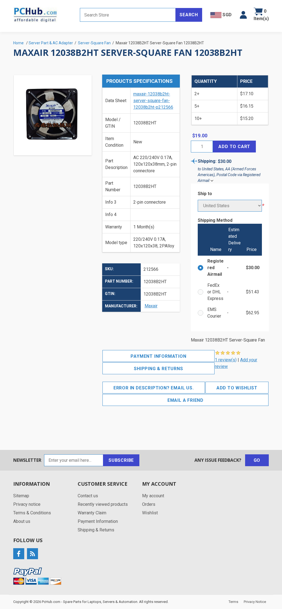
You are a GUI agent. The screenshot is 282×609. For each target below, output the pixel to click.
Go (257, 460)
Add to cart (234, 146)
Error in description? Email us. (153, 387)
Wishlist (150, 512)
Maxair (151, 305)
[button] (243, 15)
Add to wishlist (236, 387)
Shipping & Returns (158, 368)
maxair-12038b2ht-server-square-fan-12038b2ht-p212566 (153, 100)
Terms (233, 602)
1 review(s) (226, 359)
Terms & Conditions (32, 512)
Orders (148, 504)
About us (21, 521)
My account (153, 495)
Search (189, 14)
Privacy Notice (255, 602)
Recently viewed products (103, 504)
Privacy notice (26, 504)
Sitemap (21, 495)
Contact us (88, 495)
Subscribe (121, 460)
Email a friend (185, 400)
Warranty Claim (92, 512)
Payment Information (158, 356)
